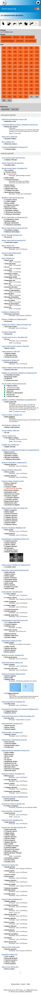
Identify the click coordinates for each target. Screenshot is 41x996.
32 (26, 63)
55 (37, 74)
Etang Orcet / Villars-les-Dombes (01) (13, 804)
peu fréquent (30, 37)
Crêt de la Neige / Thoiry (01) (10, 430)
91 (4, 96)
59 (20, 78)
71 (9, 85)
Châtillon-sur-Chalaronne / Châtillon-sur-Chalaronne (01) (19, 373)
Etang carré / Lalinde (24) (9, 136)
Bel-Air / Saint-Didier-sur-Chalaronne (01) (14, 217)
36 (9, 67)
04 (20, 48)
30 (15, 63)
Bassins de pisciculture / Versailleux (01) (14, 168)
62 (37, 78)
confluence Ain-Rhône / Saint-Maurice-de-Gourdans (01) (19, 400)
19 (26, 55)
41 (37, 67)
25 (15, 59)
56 (4, 78)
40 (31, 67)
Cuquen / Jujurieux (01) (9, 436)
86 (15, 93)
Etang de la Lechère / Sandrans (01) (13, 655)
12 (26, 52)
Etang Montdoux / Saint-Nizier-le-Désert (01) (15, 539)
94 (20, 96)
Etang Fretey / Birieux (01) (10, 865)
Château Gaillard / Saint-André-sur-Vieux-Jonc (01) (17, 367)
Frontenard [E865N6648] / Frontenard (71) (15, 147)
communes (19, 41)
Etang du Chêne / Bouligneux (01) (12, 899)
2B (9, 63)
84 (4, 93)
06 (31, 48)
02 (9, 48)
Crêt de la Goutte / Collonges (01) (12, 415)
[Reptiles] (20, 23)
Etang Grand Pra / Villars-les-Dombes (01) (15, 508)
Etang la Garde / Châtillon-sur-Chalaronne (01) (16, 565)
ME (4, 100)
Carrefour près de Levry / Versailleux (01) (14, 337)
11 (20, 52)
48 (37, 70)
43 (9, 70)
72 (15, 85)
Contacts (23, 984)
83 (37, 89)
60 (26, 78)
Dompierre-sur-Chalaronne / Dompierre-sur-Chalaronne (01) (20, 450)
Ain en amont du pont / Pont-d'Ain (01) (13, 158)
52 (20, 74)
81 (26, 89)
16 (9, 55)
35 (4, 67)
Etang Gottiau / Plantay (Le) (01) (11, 641)
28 (31, 59)
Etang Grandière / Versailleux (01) (12, 732)
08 (4, 52)
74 (26, 85)
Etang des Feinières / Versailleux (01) (13, 774)
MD (37, 96)
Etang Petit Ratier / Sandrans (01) (12, 723)
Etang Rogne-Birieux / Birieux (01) (12, 662)
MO (9, 100)
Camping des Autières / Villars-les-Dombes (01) (16, 324)
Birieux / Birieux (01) (8, 245)
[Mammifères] (9, 23)
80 (20, 89)
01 (4, 48)
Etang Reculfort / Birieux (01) (11, 947)
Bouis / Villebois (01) (8, 258)
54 (31, 74)
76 (37, 85)
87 (20, 93)
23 (4, 59)
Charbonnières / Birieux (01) (10, 360)
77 (4, 89)
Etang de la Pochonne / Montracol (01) (13, 674)
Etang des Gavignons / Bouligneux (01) (14, 528)
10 (15, 52)
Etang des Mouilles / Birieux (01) (12, 470)
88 (26, 93)
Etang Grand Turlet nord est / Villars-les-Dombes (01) (18, 716)
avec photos (5, 109)
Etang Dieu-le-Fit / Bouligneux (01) (12, 820)
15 (4, 55)
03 (15, 48)
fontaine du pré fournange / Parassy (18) (14, 119)
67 (26, 81)
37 (15, 67)
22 (37, 55)
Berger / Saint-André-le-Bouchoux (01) (14, 240)
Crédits (28, 984)
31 (20, 63)
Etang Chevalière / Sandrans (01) (12, 811)
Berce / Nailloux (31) (8, 142)
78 (9, 89)
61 (31, 78)
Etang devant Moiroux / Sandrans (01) (13, 702)
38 (20, 67)
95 (26, 96)
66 (20, 81)
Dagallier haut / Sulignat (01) (10, 445)
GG (31, 96)
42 (4, 70)
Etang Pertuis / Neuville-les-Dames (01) (14, 827)
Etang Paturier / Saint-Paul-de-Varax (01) (14, 740)
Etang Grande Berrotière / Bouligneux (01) (15, 797)
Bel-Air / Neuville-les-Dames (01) (12, 235)
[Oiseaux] (3, 23)
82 (31, 89)
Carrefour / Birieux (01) (9, 332)
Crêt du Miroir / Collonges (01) (11, 425)
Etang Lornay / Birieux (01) (10, 967)
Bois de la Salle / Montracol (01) (11, 253)
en (38, 8)
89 (31, 93)
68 (31, 81)
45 (20, 70)
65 (15, 81)
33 (31, 63)
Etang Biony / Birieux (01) (9, 954)
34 (37, 63)
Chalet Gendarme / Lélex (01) (11, 351)
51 (15, 74)
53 (26, 74)
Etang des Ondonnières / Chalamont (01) (14, 462)
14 (37, 52)
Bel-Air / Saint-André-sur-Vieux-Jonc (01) (14, 228)
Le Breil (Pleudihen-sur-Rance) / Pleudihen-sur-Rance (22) (20, 124)
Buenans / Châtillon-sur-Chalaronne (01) (14, 319)
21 (31, 55)
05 (26, 48)
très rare (16, 37)
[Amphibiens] (26, 23)
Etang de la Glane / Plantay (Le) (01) (13, 481)
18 (20, 55)
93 (15, 96)
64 (9, 81)
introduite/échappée (8, 41)
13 (31, 52)
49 (4, 74)
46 (26, 70)
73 (20, 85)
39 (26, 67)
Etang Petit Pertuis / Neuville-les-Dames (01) (15, 750)
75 (31, 85)
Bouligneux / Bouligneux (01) (10, 312)
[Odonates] (31, 23)
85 (9, 93)
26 (20, 59)
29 (37, 59)
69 (37, 81)
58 (15, 78)
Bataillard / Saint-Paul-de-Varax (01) (13, 198)
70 (4, 85)
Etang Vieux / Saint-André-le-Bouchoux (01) (15, 570)
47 (31, 70)
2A (4, 63)
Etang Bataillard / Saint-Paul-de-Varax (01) (15, 620)
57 (9, 78)
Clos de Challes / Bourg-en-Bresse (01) (14, 383)
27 (26, 59)
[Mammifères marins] (14, 23)
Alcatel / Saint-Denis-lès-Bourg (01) (13, 163)
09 (9, 52)
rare (22, 37)
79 (15, 89)
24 (9, 59)
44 (15, 70)
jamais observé (6, 37)
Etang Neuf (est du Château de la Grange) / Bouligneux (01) (20, 709)
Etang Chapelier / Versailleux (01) (12, 592)
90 (37, 93)
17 (15, 55)
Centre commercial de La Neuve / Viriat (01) (15, 346)
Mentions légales (15, 984)
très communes (30, 41)
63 (4, 81)
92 (9, 96)
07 (37, 48)
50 (9, 74)
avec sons (15, 109)
